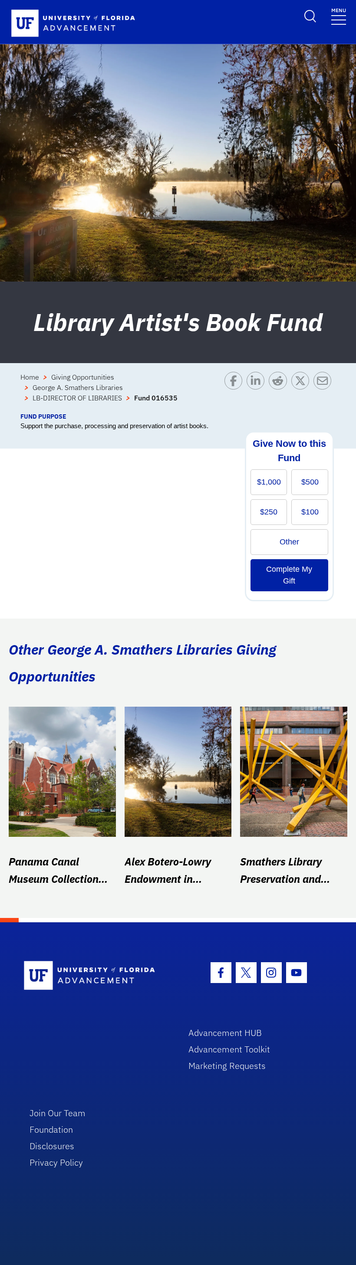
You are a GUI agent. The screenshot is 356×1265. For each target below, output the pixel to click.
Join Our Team (58, 1113)
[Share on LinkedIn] (258, 392)
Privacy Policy (56, 1162)
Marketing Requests (227, 1066)
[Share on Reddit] (280, 392)
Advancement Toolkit (229, 1049)
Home (29, 377)
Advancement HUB (225, 1033)
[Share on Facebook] (235, 392)
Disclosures (52, 1146)
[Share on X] (302, 392)
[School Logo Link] (96, 976)
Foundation (51, 1129)
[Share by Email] (324, 392)
